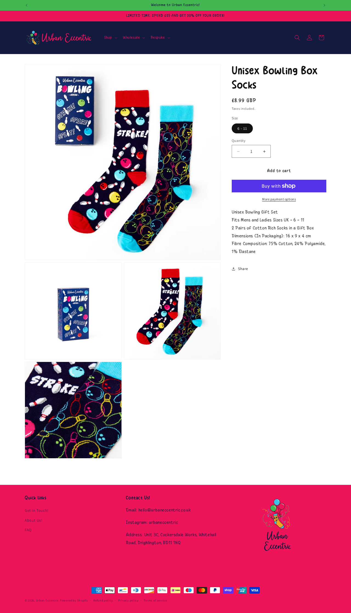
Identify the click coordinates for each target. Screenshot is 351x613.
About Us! (33, 520)
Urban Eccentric (47, 600)
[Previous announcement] (27, 5)
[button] (110, 37)
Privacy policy (128, 600)
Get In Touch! (37, 510)
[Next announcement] (324, 5)
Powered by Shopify (74, 600)
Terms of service (155, 600)
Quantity (238, 140)
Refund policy (103, 600)
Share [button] (243, 268)
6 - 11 (242, 128)
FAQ (28, 529)
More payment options (279, 199)
